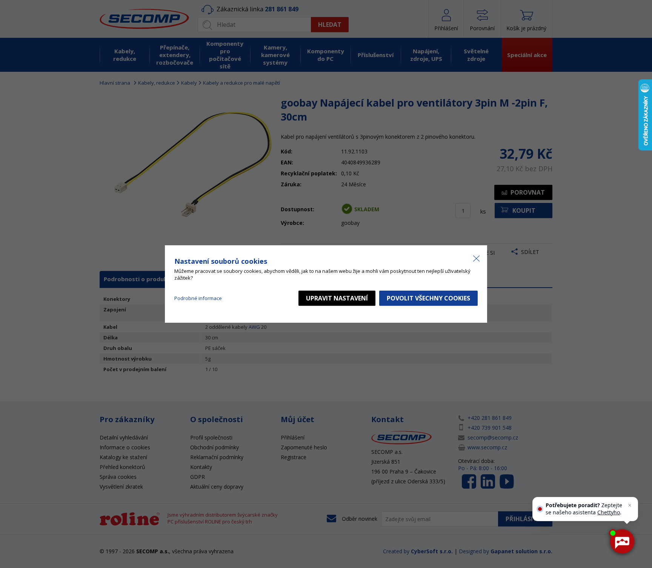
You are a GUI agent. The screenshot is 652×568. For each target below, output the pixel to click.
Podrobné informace (198, 298)
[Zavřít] (630, 505)
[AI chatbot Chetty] (622, 541)
